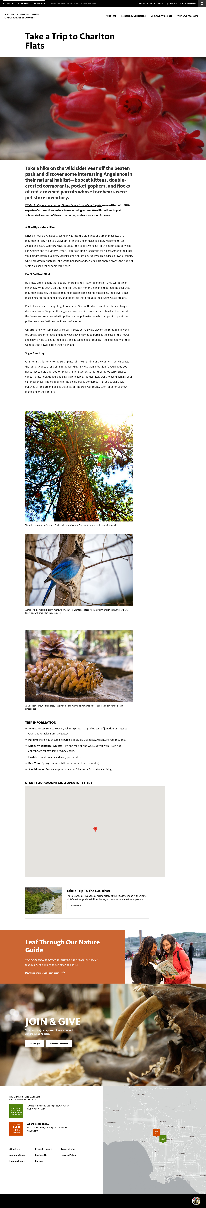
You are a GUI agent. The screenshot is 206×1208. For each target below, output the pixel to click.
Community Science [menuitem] (161, 15)
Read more (76, 905)
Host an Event (17, 1161)
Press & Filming (43, 1149)
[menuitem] (24, 3)
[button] (95, 829)
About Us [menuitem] (111, 15)
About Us (14, 1149)
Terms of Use (68, 1149)
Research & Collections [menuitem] (133, 15)
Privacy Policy (68, 1155)
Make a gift (34, 1043)
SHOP (183, 4)
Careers (39, 1161)
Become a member (59, 1043)
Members (191, 4)
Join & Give (173, 4)
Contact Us (41, 1155)
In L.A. (153, 4)
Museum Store (17, 1155)
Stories (162, 4)
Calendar (143, 4)
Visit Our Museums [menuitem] (187, 15)
